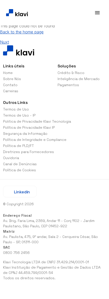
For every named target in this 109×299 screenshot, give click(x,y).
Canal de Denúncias (20, 164)
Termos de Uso (16, 109)
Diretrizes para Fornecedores (28, 152)
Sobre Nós (12, 79)
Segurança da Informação (25, 133)
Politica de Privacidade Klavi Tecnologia (37, 121)
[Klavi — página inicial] (17, 12)
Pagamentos (68, 85)
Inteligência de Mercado (79, 79)
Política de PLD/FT (18, 145)
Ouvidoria (11, 158)
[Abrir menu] (97, 12)
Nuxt (4, 42)
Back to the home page (22, 31)
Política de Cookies (19, 170)
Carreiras (10, 91)
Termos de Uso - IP (19, 115)
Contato (10, 85)
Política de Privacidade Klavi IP (29, 127)
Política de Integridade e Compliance (34, 139)
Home (8, 72)
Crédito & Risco (71, 72)
